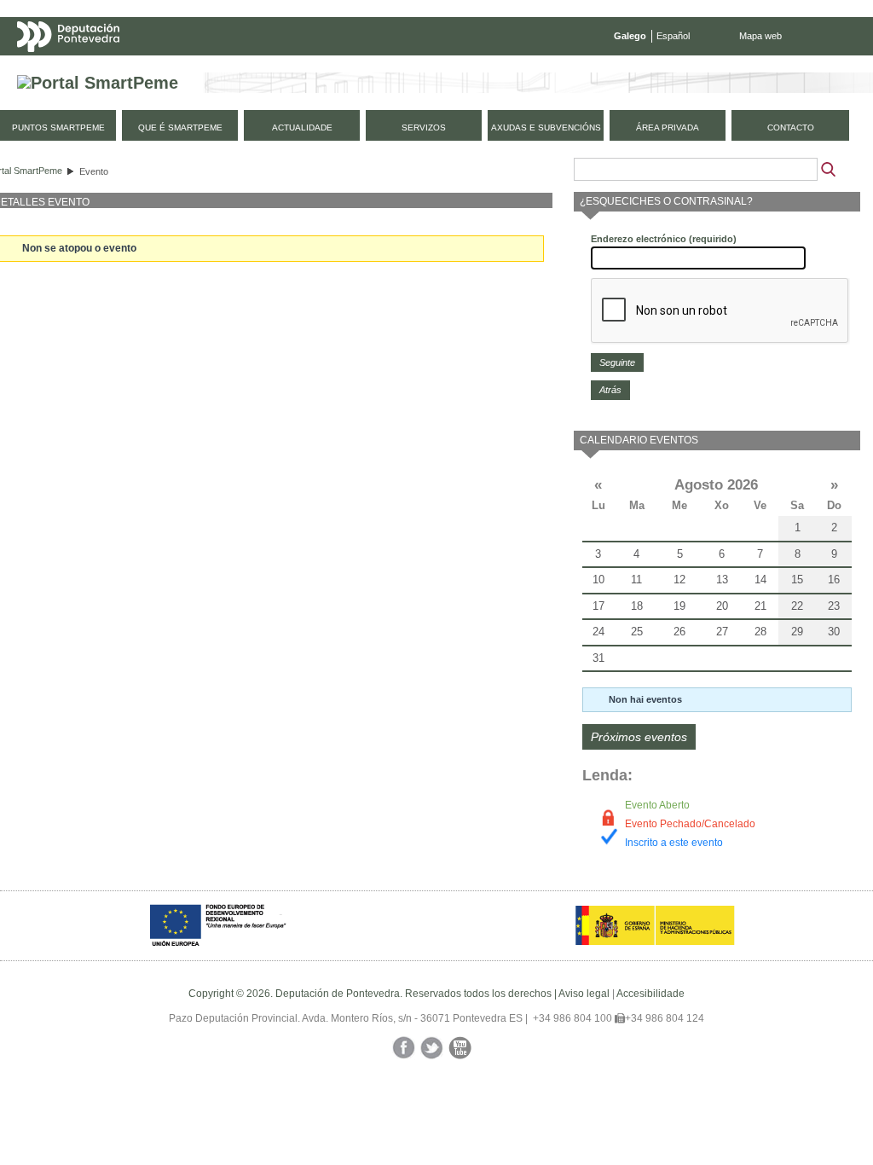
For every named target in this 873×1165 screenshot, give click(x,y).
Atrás (610, 390)
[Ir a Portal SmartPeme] (97, 83)
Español (673, 36)
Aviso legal (584, 994)
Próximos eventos (639, 737)
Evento (93, 171)
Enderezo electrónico (664, 239)
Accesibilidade (650, 994)
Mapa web (760, 36)
